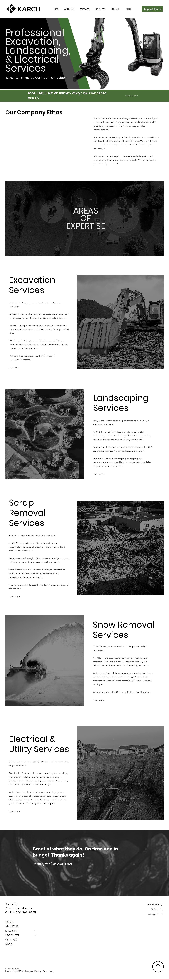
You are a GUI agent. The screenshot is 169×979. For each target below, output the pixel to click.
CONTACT (11, 939)
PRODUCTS (12, 935)
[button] (84, 9)
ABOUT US (11, 926)
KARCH (29, 9)
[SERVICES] (35, 931)
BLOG (9, 944)
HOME (9, 922)
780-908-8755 (26, 912)
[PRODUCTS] (35, 935)
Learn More (14, 367)
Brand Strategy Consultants (41, 971)
